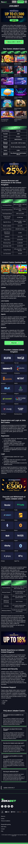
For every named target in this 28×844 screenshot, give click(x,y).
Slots (23, 52)
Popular (3, 52)
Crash (16, 52)
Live (10, 52)
